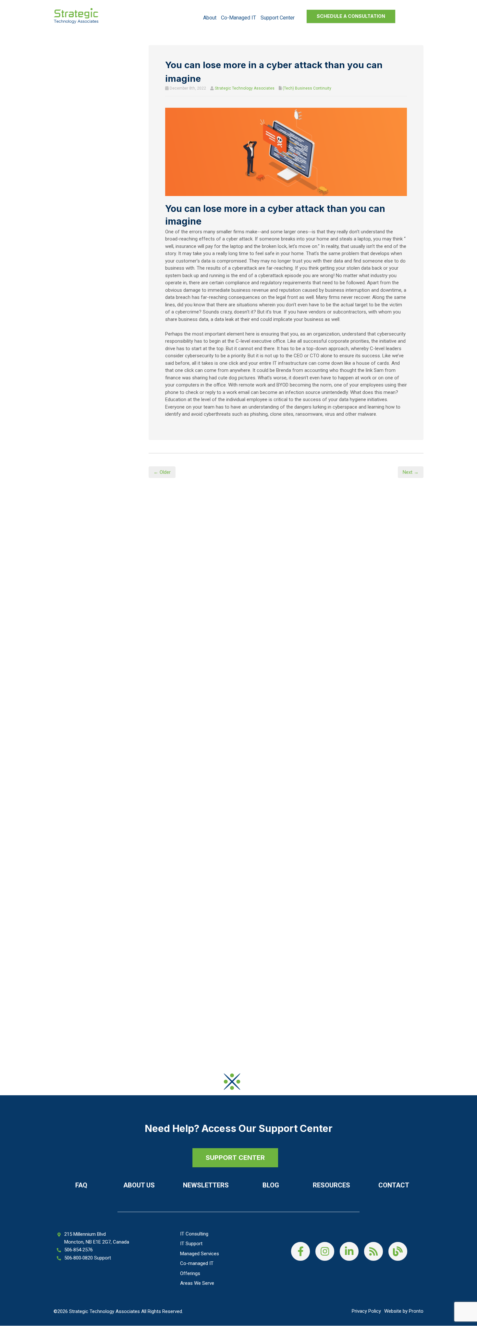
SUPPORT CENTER (235, 1157)
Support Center (278, 18)
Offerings (190, 1273)
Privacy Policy (366, 1311)
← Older (162, 472)
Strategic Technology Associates (245, 88)
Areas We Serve (197, 1283)
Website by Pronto (403, 1311)
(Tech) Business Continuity (307, 88)
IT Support (191, 1243)
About (209, 18)
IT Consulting (194, 1234)
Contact (393, 1185)
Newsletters (206, 1185)
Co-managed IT (238, 18)
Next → (411, 472)
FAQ (81, 1185)
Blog (271, 1185)
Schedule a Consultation (351, 16)
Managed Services (199, 1254)
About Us (139, 1185)
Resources (331, 1185)
